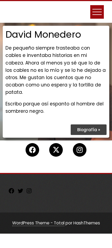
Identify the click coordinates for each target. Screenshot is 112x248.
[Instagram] (79, 150)
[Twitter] (20, 192)
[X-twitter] (56, 150)
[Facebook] (32, 150)
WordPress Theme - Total (38, 223)
